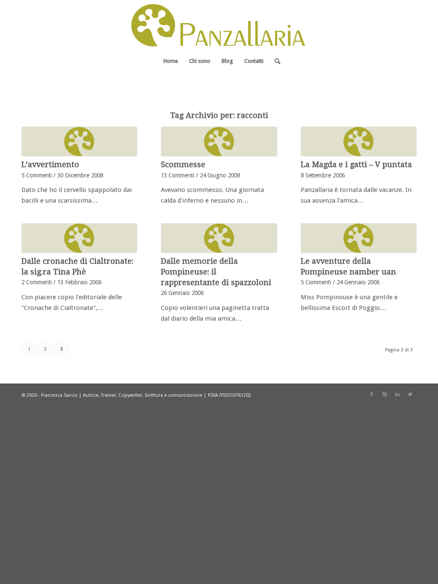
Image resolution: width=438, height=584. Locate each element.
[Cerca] (274, 61)
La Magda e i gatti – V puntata (356, 164)
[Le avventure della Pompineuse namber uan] (359, 238)
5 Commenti (36, 175)
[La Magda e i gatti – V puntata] (359, 141)
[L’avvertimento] (79, 141)
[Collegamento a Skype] (384, 394)
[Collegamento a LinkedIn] (397, 394)
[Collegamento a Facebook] (371, 394)
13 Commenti (177, 175)
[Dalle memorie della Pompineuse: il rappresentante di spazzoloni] (219, 238)
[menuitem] (170, 61)
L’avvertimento (50, 164)
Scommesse (183, 164)
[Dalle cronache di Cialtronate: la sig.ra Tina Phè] (79, 238)
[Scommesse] (219, 141)
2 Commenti (36, 282)
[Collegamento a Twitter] (410, 394)
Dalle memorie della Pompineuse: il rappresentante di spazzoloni (216, 272)
